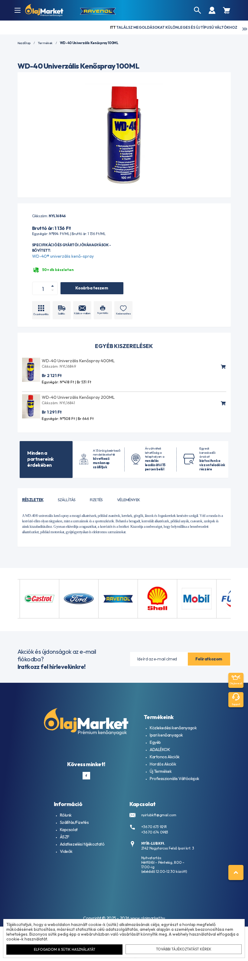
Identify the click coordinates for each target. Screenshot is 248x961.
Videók (66, 851)
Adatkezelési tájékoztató (82, 844)
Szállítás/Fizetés (74, 822)
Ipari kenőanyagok (166, 735)
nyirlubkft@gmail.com (158, 815)
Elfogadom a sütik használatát (64, 949)
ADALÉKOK (160, 749)
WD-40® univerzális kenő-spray (63, 256)
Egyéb (155, 742)
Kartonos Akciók (165, 756)
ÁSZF (65, 837)
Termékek (45, 43)
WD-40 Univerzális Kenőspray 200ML (78, 397)
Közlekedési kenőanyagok (173, 727)
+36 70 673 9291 (154, 826)
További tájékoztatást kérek (183, 949)
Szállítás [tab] (67, 499)
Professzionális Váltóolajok (174, 778)
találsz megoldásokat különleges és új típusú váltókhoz (156, 27)
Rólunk (66, 815)
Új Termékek (160, 771)
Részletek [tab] (33, 499)
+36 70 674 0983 (154, 832)
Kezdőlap (24, 43)
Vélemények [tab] (128, 499)
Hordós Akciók (163, 764)
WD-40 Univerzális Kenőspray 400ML (78, 360)
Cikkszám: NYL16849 (59, 366)
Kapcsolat (69, 829)
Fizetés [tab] (96, 499)
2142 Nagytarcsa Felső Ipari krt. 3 (167, 848)
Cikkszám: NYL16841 (58, 403)
